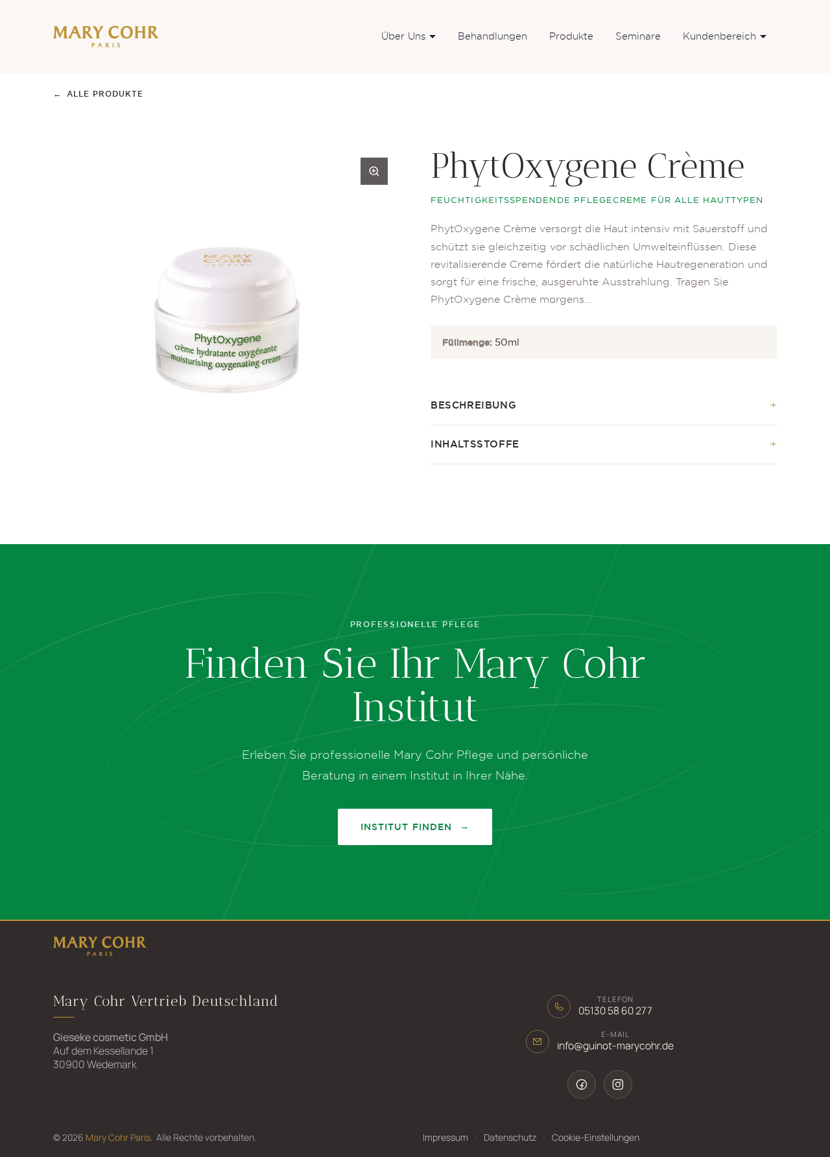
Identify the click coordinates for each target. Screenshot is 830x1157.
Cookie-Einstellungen (595, 1137)
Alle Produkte (98, 93)
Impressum (445, 1137)
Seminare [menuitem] (638, 36)
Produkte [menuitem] (571, 36)
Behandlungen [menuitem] (492, 36)
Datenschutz (510, 1137)
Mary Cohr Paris (118, 1137)
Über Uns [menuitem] (403, 36)
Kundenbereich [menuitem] (719, 36)
